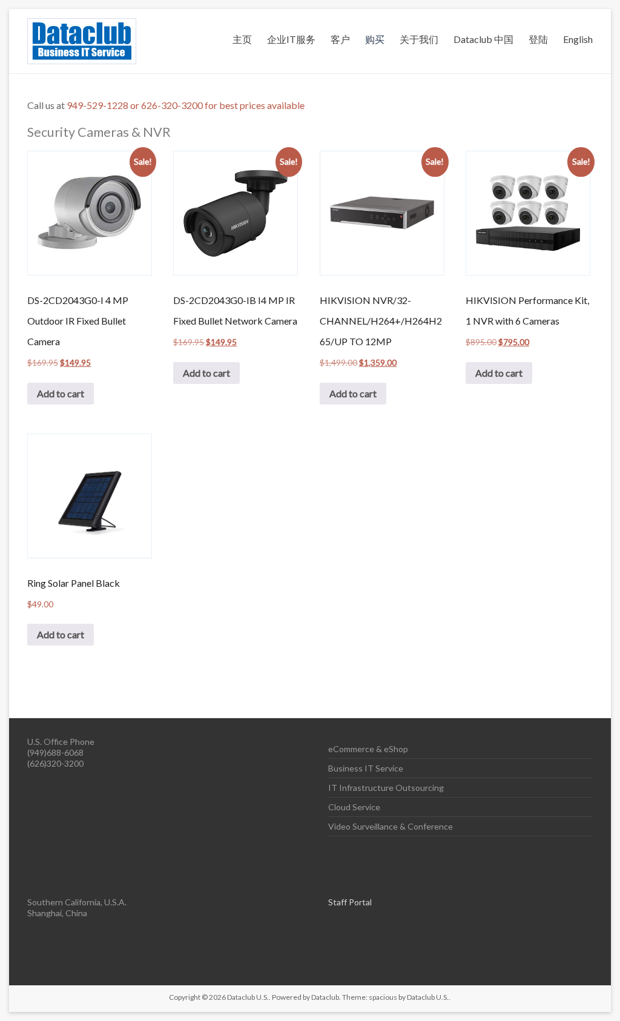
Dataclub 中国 (483, 39)
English (578, 39)
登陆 (538, 39)
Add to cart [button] (60, 393)
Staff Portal (350, 902)
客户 (340, 39)
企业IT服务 (291, 39)
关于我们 (419, 39)
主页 (242, 39)
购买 (374, 39)
